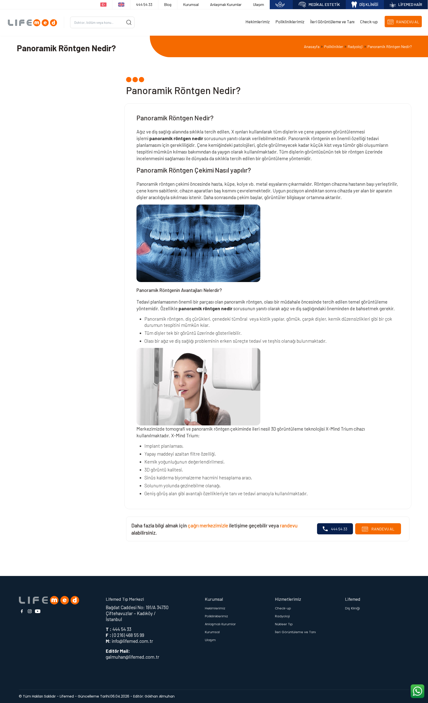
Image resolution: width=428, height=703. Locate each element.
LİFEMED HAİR (410, 4)
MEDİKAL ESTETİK (324, 4)
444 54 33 (144, 4)
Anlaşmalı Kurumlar (225, 4)
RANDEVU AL (382, 528)
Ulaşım (258, 4)
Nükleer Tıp (284, 624)
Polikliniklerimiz (289, 21)
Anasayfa (312, 46)
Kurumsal (191, 4)
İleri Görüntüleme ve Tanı (332, 21)
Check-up (369, 21)
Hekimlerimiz (257, 21)
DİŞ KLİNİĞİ (368, 4)
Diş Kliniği (352, 608)
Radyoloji (355, 46)
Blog (167, 4)
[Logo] (34, 22)
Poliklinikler (333, 46)
